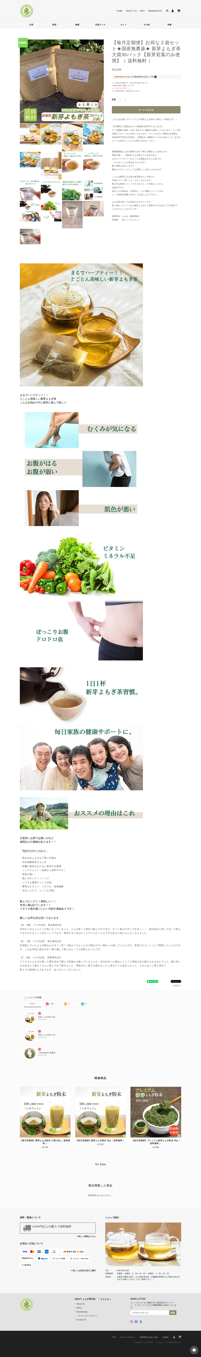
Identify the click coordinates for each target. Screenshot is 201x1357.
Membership (155, 11)
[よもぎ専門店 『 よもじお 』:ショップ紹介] (143, 1244)
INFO (142, 11)
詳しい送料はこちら (87, 1236)
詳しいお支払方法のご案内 (84, 1270)
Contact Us (81, 1320)
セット (123, 25)
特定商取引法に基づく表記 (149, 1337)
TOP (113, 1337)
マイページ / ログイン (87, 1316)
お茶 (31, 25)
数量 (114, 99)
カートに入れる (146, 109)
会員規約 (165, 1337)
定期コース (100, 25)
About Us (131, 11)
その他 (147, 25)
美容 (54, 25)
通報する (177, 985)
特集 (170, 25)
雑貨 (77, 25)
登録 (173, 1312)
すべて (32, 1004)
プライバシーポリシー (127, 1337)
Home (120, 11)
